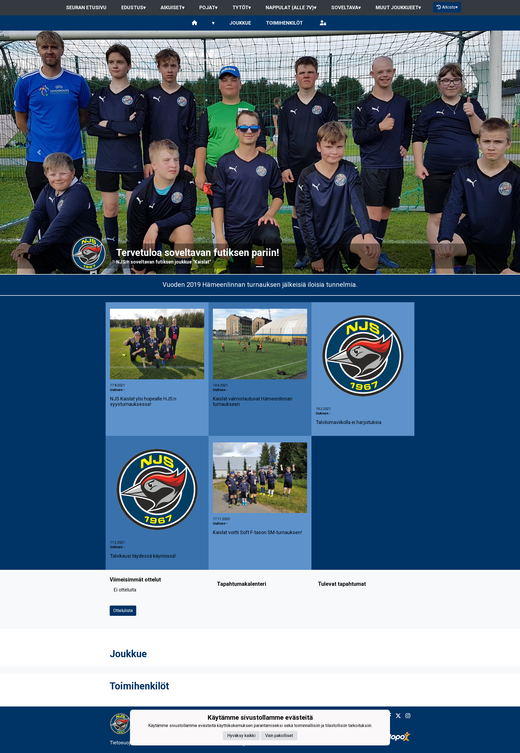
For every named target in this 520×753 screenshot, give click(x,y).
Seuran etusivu (86, 7)
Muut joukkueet (398, 7)
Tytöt (241, 7)
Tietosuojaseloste (129, 742)
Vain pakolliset (279, 735)
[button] (39, 152)
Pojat (208, 7)
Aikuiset (172, 7)
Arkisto (450, 7)
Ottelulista (123, 610)
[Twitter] (396, 716)
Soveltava (346, 7)
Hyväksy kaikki (241, 735)
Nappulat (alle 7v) (291, 7)
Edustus (133, 7)
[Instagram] (405, 716)
